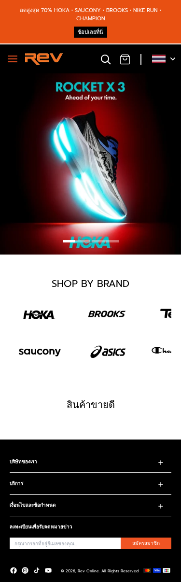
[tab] (76, 242)
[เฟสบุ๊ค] (13, 570)
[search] (105, 59)
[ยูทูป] (48, 570)
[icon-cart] (125, 59)
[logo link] (40, 314)
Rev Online (88, 571)
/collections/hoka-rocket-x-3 (42, 77)
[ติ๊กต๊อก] (37, 570)
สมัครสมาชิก (146, 543)
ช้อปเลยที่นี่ (90, 32)
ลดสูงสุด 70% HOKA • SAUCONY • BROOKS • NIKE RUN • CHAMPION (90, 14)
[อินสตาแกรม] (25, 570)
